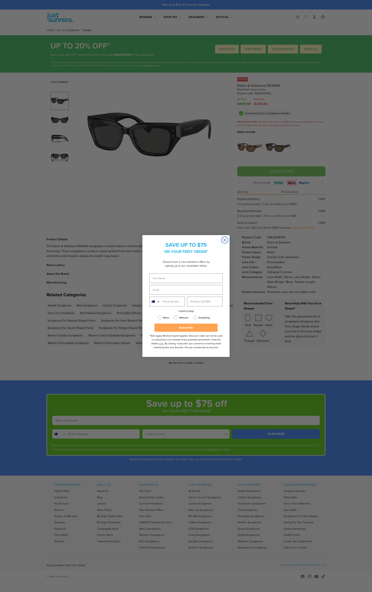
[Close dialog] (224, 240)
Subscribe (186, 327)
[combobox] (155, 301)
